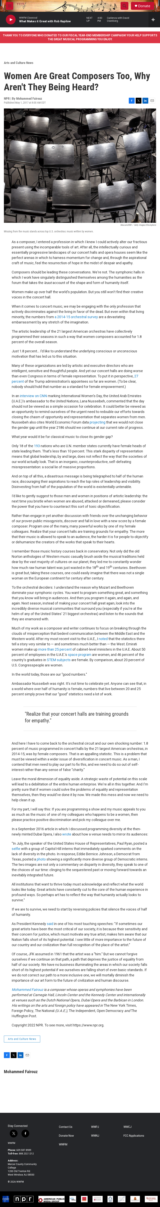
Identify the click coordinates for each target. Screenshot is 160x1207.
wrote (66, 834)
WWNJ (95, 1135)
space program (79, 655)
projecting (97, 422)
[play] (11, 19)
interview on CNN (33, 396)
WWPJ (95, 1127)
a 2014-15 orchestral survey (76, 317)
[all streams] (154, 19)
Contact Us (65, 1127)
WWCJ (128, 1127)
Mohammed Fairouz (27, 990)
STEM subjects (59, 660)
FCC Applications (134, 1135)
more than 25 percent (55, 649)
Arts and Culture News (18, 63)
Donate (144, 6)
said (50, 924)
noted (103, 639)
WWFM (11, 1143)
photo (41, 859)
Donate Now (66, 1135)
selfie (16, 849)
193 (37, 446)
